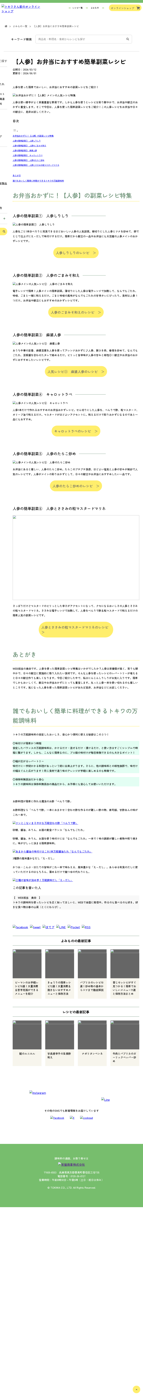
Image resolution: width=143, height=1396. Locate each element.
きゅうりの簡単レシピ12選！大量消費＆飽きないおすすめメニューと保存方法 (59, 988)
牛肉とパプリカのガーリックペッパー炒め (124, 1057)
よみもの (95, 7)
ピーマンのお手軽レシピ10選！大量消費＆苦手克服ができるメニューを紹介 (26, 988)
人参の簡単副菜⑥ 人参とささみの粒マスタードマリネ (36, 165)
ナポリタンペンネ (92, 1053)
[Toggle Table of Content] (15, 131)
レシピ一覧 (77, 7)
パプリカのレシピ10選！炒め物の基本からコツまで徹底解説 (92, 986)
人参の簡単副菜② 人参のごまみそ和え (29, 145)
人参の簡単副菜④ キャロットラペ (27, 155)
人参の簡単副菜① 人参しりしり (27, 140)
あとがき (17, 175)
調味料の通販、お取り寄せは (71, 1158)
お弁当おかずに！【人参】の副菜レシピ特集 (33, 135)
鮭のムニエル (27, 1053)
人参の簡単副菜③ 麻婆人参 (25, 150)
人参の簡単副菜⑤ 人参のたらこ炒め (28, 160)
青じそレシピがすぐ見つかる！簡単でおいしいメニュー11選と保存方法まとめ (124, 988)
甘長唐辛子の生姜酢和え (59, 1055)
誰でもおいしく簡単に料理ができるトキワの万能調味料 (38, 180)
